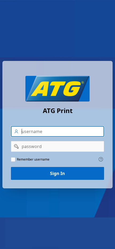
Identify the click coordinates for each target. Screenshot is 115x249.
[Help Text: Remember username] (101, 159)
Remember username (33, 159)
